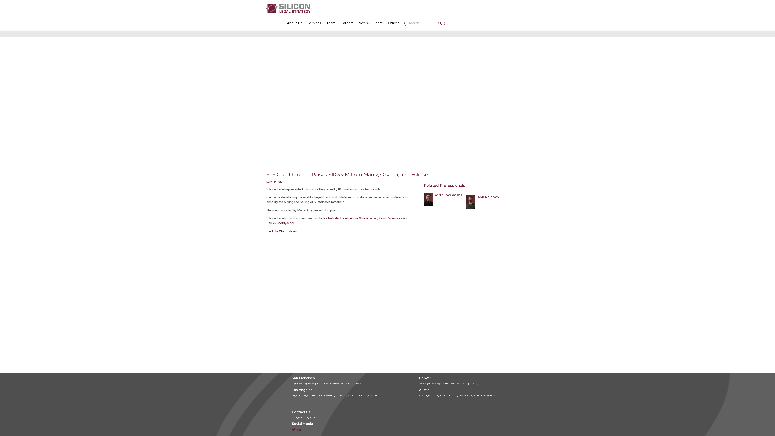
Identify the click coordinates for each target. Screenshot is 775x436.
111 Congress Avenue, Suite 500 (467, 395)
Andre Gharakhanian (363, 218)
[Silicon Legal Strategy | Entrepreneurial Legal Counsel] (387, 8)
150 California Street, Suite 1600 (334, 383)
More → (359, 383)
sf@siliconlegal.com (303, 383)
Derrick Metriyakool (280, 223)
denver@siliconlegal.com (433, 383)
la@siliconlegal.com (303, 395)
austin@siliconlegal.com (433, 395)
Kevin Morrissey (390, 218)
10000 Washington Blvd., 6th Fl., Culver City (343, 395)
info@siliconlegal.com (304, 417)
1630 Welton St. (459, 383)
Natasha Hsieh (338, 218)
